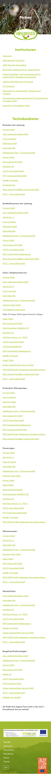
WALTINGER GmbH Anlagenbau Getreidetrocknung (24, 369)
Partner (7, 762)
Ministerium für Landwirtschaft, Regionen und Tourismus (22, 92)
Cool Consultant (9, 138)
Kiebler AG (7, 674)
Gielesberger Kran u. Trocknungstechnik (19, 152)
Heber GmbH (8, 318)
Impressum (8, 746)
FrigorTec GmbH (9, 402)
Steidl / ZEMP (8, 360)
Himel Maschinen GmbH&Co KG (16, 328)
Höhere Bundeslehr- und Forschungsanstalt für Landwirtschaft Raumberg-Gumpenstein (22, 75)
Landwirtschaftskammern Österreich (18, 81)
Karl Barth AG (8, 166)
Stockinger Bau (9, 185)
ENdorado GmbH (10, 143)
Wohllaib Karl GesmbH (12, 697)
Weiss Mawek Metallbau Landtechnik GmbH (21, 189)
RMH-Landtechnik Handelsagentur (17, 254)
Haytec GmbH (8, 157)
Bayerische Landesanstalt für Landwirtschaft (21, 69)
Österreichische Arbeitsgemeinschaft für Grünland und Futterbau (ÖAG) (25, 99)
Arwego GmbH (9, 129)
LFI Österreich (8, 86)
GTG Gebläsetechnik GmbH (14, 309)
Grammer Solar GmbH (12, 305)
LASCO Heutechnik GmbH (13, 171)
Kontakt (7, 742)
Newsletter (9, 754)
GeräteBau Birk (9, 148)
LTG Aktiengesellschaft (12, 346)
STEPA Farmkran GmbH (12, 683)
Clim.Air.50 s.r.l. (8, 217)
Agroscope (7, 55)
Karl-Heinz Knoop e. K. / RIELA (15, 337)
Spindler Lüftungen (10, 180)
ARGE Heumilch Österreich (14, 60)
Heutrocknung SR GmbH (12, 162)
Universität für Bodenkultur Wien (16, 105)
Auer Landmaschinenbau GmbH (15, 134)
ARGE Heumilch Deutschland (14, 65)
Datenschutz (9, 750)
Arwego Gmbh (9, 277)
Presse (6, 758)
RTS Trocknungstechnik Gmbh (15, 175)
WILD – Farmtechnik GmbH (14, 194)
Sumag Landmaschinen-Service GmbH (18, 365)
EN (6, 767)
